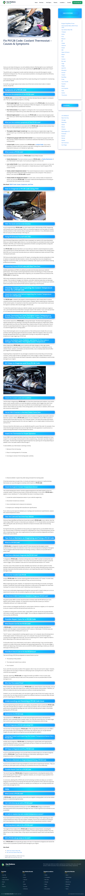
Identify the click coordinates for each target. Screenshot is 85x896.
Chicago (63, 120)
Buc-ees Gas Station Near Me (14, 852)
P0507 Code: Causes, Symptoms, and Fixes (21, 184)
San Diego (64, 145)
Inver (62, 90)
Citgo (62, 63)
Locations (63, 2)
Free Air (4, 886)
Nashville (63, 122)
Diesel (63, 47)
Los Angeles (47, 877)
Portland (63, 133)
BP (62, 41)
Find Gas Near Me (77, 2)
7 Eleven (63, 32)
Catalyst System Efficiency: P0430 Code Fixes (15, 855)
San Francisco (65, 142)
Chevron (63, 45)
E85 (62, 50)
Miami (63, 127)
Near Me (4, 875)
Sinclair (63, 72)
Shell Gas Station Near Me (13, 850)
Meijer (63, 86)
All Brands (25, 888)
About (67, 875)
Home (36, 2)
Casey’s (63, 75)
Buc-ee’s (63, 61)
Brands (56, 2)
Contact (69, 2)
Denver (63, 138)
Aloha (63, 34)
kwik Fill (63, 68)
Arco (62, 36)
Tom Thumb (64, 81)
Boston (63, 136)
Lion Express (64, 88)
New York (46, 879)
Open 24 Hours (65, 52)
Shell (62, 57)
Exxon (24, 877)
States (45, 875)
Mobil (63, 54)
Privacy (67, 886)
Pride (62, 79)
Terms (67, 888)
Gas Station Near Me (66, 29)
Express (63, 84)
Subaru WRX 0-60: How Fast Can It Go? (13, 857)
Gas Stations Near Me (9, 893)
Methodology (68, 877)
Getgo (63, 66)
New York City (65, 118)
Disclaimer (68, 884)
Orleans (63, 129)
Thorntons (64, 95)
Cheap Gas (4, 877)
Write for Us (68, 881)
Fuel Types (49, 2)
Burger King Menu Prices (67, 23)
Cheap (63, 43)
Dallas (63, 124)
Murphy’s (63, 70)
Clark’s (63, 93)
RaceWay (63, 77)
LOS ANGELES (65, 115)
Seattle (63, 140)
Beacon (63, 38)
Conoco (63, 59)
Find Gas (41, 2)
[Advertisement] (29, 57)
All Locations (47, 888)
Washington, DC (65, 131)
